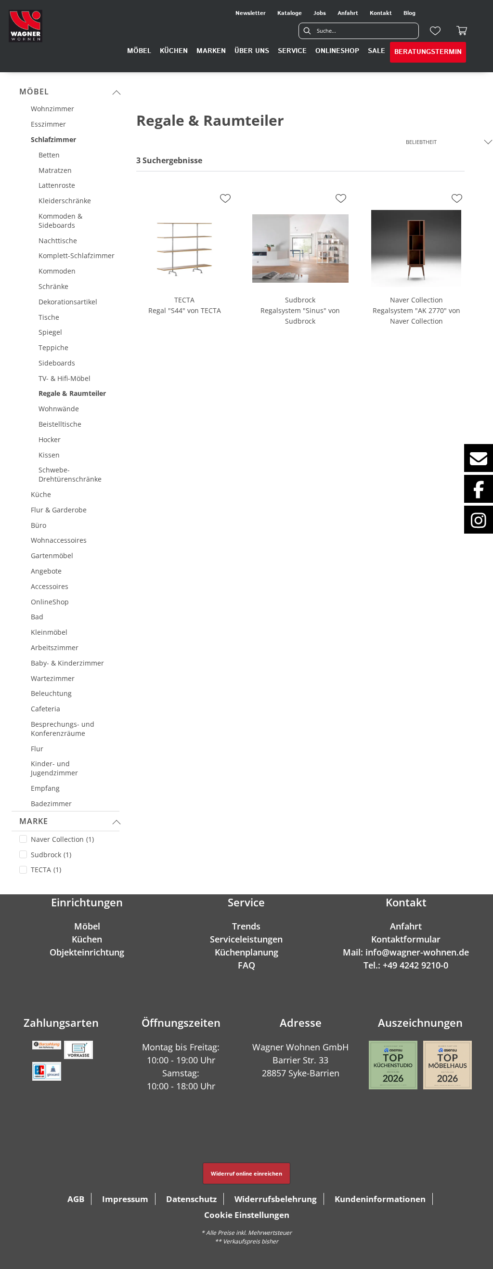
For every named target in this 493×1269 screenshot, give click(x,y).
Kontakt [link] (381, 13)
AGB (75, 1198)
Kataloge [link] (289, 13)
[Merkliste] (435, 31)
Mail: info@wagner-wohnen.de (406, 952)
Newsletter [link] (250, 13)
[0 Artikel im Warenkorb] (462, 31)
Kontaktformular (406, 939)
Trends (246, 926)
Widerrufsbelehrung (275, 1198)
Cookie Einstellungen (246, 1214)
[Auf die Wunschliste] (225, 198)
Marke (33, 821)
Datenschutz (191, 1198)
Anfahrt (406, 926)
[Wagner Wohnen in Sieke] (25, 26)
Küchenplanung (246, 952)
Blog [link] (409, 13)
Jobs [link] (319, 13)
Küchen (87, 939)
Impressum (125, 1198)
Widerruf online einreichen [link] (246, 1173)
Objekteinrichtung (87, 952)
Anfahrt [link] (347, 13)
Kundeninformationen (380, 1198)
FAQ (246, 965)
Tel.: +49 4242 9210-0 (405, 965)
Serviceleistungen (246, 939)
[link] (139, 51)
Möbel (34, 91)
